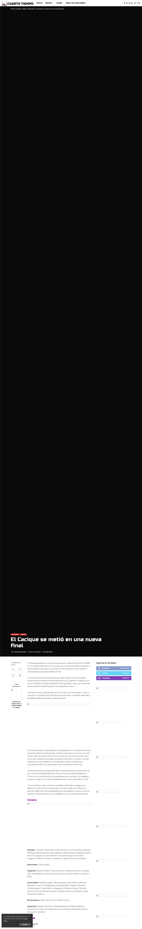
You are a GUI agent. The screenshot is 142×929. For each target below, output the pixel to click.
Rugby (23, 634)
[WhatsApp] (13, 675)
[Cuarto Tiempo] (17, 3)
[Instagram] (129, 3)
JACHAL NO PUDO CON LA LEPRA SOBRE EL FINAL (16, 705)
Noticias (15, 634)
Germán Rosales (21, 652)
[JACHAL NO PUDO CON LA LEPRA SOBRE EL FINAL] (16, 694)
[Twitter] (127, 3)
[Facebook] (124, 3)
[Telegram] (19, 675)
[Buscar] (138, 3)
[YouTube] (132, 3)
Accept (25, 924)
